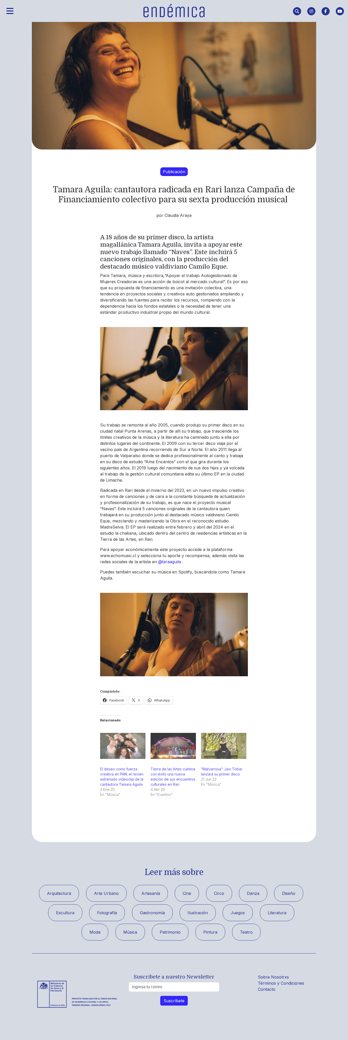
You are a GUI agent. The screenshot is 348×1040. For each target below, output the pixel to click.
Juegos (238, 912)
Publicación (174, 171)
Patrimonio (170, 932)
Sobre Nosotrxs (273, 977)
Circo (219, 893)
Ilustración (198, 912)
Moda (94, 932)
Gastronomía (152, 912)
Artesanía (150, 893)
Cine (187, 893)
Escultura (65, 912)
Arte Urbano (106, 893)
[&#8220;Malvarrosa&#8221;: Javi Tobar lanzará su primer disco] (223, 746)
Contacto (266, 989)
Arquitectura (59, 893)
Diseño (288, 893)
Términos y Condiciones (281, 983)
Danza (253, 893)
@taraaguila (169, 561)
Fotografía (107, 912)
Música (130, 932)
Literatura (277, 912)
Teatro (246, 932)
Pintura (210, 932)
